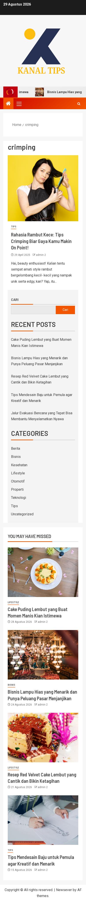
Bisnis (16, 457)
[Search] (79, 103)
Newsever (64, 890)
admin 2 (41, 254)
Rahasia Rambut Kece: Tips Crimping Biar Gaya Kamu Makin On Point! (41, 241)
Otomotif (18, 481)
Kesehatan (19, 465)
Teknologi (18, 498)
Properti (17, 489)
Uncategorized (22, 514)
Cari (15, 300)
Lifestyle (18, 473)
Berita (15, 448)
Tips (13, 226)
